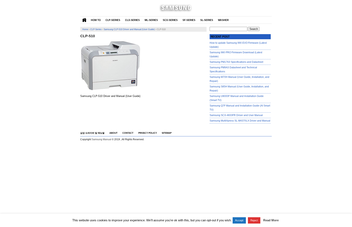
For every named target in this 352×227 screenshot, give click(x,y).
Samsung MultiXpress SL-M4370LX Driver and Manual (240, 120)
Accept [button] (239, 220)
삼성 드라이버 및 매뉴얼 (92, 133)
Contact (127, 133)
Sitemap (167, 133)
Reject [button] (254, 220)
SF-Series (189, 20)
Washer (223, 20)
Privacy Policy (147, 133)
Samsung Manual (101, 139)
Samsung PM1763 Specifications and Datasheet (236, 62)
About (113, 133)
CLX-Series (132, 20)
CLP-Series (113, 20)
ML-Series (151, 20)
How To (96, 20)
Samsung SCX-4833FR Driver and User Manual (236, 115)
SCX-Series (170, 20)
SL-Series (206, 20)
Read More (271, 220)
